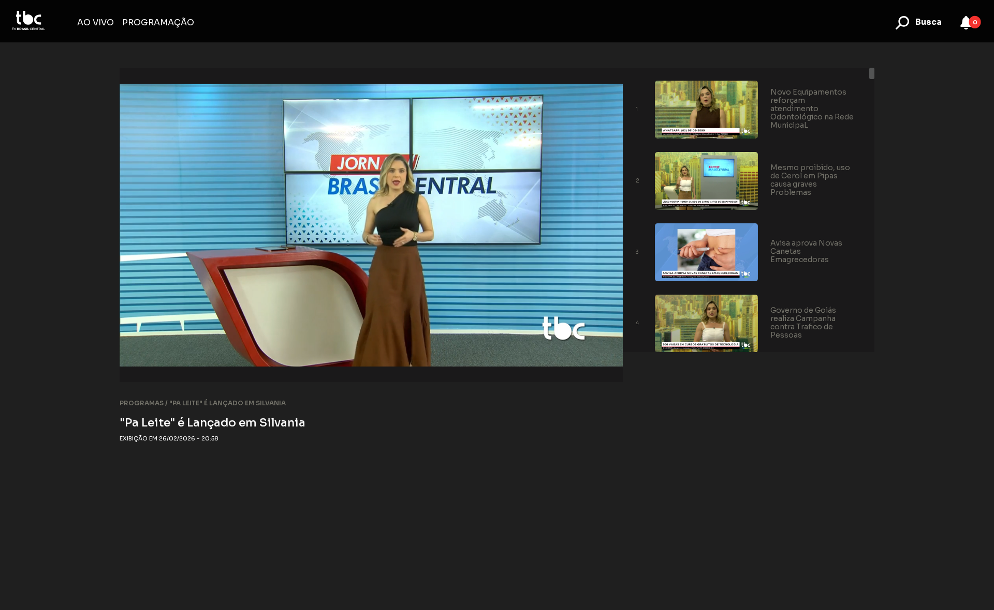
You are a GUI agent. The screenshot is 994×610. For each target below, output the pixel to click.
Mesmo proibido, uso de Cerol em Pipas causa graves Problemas (810, 180)
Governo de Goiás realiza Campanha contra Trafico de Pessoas (803, 323)
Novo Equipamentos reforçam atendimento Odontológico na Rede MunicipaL (812, 108)
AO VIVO (95, 22)
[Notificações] (966, 23)
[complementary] (371, 225)
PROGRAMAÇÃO (158, 22)
